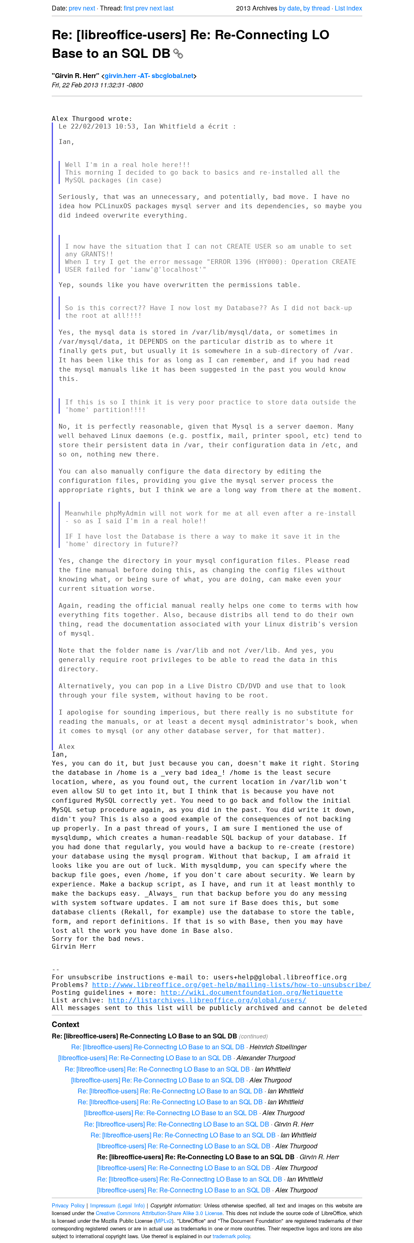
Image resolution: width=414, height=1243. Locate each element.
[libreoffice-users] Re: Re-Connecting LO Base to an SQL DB (145, 1057)
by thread (316, 8)
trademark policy (231, 1236)
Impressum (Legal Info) (117, 1205)
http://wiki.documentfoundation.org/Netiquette (252, 992)
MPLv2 (164, 1220)
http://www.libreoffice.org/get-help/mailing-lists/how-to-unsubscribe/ (231, 985)
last (168, 8)
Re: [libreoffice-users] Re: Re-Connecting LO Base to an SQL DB (157, 1069)
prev (75, 8)
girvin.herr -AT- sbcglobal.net (149, 75)
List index (348, 8)
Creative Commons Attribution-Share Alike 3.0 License (159, 1213)
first (129, 8)
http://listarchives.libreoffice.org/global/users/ (207, 1000)
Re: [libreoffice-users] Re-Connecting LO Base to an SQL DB (158, 1046)
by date (289, 8)
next (89, 8)
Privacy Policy (68, 1205)
